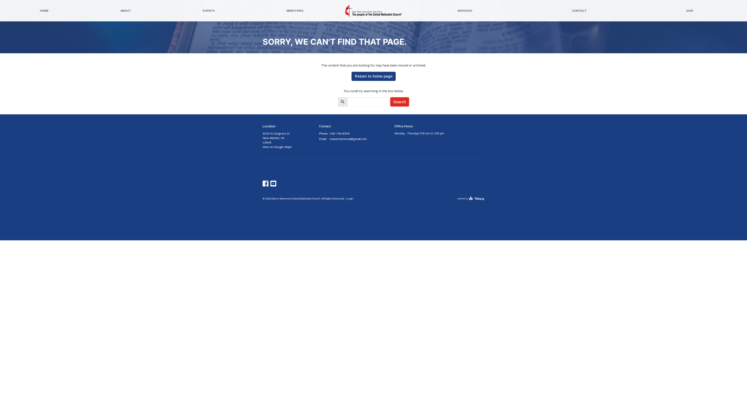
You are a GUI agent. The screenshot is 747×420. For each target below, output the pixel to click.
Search (399, 102)
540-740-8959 (340, 133)
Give (689, 10)
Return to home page (374, 76)
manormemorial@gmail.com (348, 139)
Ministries (295, 10)
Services (465, 10)
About (125, 10)
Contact (579, 10)
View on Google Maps (277, 147)
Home (44, 10)
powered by (469, 201)
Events (209, 10)
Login (350, 198)
